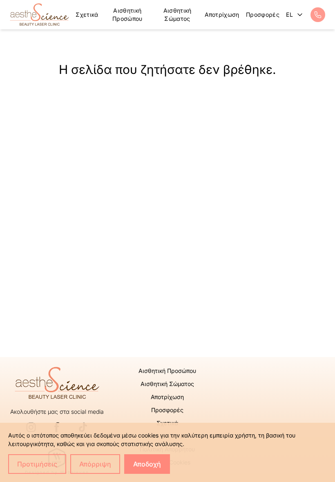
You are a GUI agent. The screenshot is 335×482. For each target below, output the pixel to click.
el (290, 14)
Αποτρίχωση (222, 14)
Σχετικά (87, 14)
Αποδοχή (147, 464)
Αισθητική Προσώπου (127, 14)
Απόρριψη (95, 464)
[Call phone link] (317, 14)
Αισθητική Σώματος (177, 14)
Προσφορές (262, 14)
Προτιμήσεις (37, 464)
